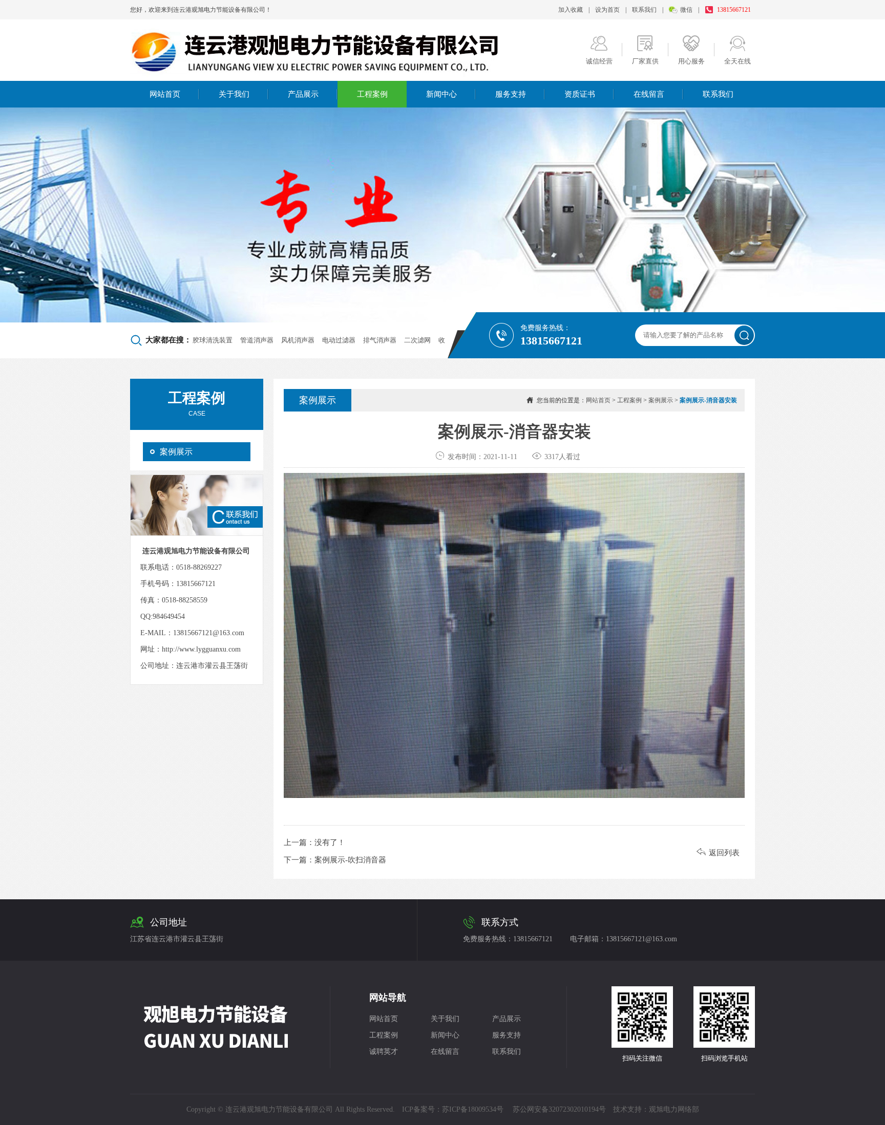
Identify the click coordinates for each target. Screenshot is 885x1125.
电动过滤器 (338, 340)
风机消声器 (297, 340)
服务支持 (510, 94)
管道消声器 (256, 340)
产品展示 (303, 94)
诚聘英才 (383, 1051)
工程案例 (372, 94)
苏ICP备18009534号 (472, 1109)
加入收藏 (570, 9)
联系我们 (644, 9)
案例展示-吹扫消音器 (350, 860)
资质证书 (579, 94)
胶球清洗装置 (213, 340)
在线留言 (649, 94)
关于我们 (234, 94)
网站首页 (165, 94)
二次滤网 (417, 340)
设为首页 (607, 9)
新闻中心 (441, 94)
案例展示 (176, 451)
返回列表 (718, 853)
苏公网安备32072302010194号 (559, 1109)
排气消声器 (379, 340)
